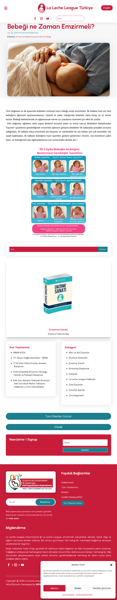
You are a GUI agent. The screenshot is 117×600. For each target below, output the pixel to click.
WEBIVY (40, 584)
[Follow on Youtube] (47, 18)
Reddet (78, 588)
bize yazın (14, 518)
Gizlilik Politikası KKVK (84, 595)
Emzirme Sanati (58, 329)
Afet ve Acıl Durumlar (79, 352)
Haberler (73, 374)
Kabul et (54, 588)
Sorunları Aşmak (77, 390)
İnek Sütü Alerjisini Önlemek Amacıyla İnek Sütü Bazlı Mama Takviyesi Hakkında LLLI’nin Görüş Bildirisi (31, 383)
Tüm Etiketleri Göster (58, 416)
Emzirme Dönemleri (78, 358)
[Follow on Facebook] (35, 18)
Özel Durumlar (76, 384)
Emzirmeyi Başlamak (29, 33)
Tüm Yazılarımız (69, 487)
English (106, 7)
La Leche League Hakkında (82, 379)
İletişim (65, 492)
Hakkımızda (67, 482)
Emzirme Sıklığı (44, 37)
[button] (111, 564)
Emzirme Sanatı (76, 363)
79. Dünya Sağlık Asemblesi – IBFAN (30, 358)
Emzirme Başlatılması (26, 37)
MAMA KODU (19, 352)
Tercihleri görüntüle (102, 588)
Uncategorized (76, 395)
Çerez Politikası (68, 595)
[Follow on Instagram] (41, 18)
